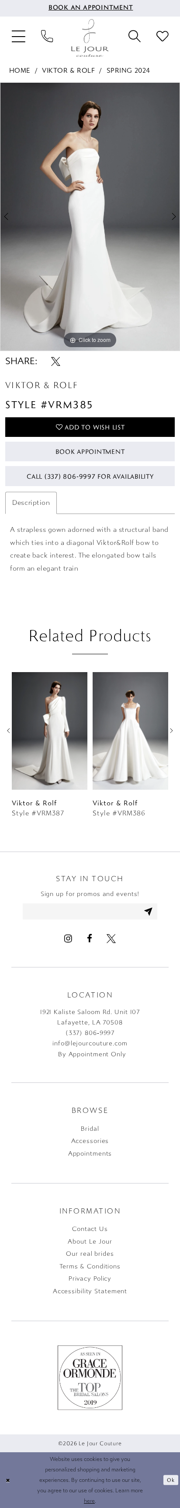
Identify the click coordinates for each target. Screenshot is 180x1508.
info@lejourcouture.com (90, 1043)
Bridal (90, 1129)
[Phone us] (47, 37)
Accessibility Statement (90, 1291)
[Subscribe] (148, 911)
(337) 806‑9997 (90, 1033)
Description (31, 503)
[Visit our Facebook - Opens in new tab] (89, 939)
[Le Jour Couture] (90, 38)
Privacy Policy (90, 1278)
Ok (170, 1480)
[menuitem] (90, 8)
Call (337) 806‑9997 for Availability (90, 476)
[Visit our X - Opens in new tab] (111, 939)
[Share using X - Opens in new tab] (56, 362)
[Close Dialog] (8, 1480)
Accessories (90, 1141)
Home (20, 70)
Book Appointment (90, 451)
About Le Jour (90, 1241)
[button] (19, 38)
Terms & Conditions (90, 1266)
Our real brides (90, 1254)
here (89, 1501)
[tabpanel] (90, 217)
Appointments (90, 1153)
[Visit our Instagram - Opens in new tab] (68, 939)
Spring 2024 (128, 70)
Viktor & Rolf (68, 70)
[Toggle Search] (135, 37)
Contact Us (90, 1229)
